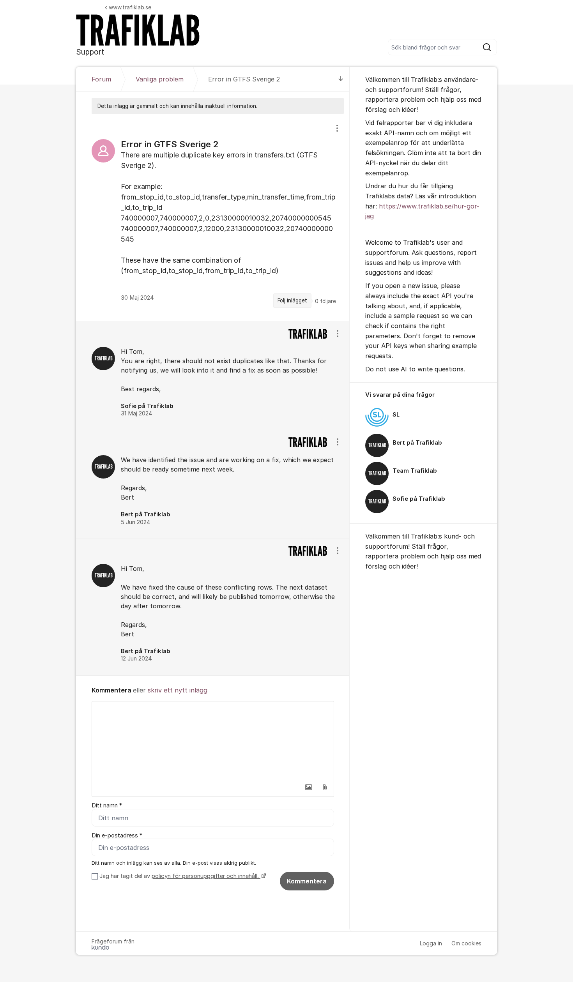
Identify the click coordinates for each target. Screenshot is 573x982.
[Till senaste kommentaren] (341, 79)
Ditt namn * (107, 805)
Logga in (431, 943)
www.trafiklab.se (130, 7)
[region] (213, 217)
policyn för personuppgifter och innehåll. (206, 876)
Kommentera (307, 881)
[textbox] (213, 740)
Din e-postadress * (117, 835)
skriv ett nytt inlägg (177, 690)
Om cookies (466, 943)
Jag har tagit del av (179, 876)
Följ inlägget (292, 300)
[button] (308, 787)
